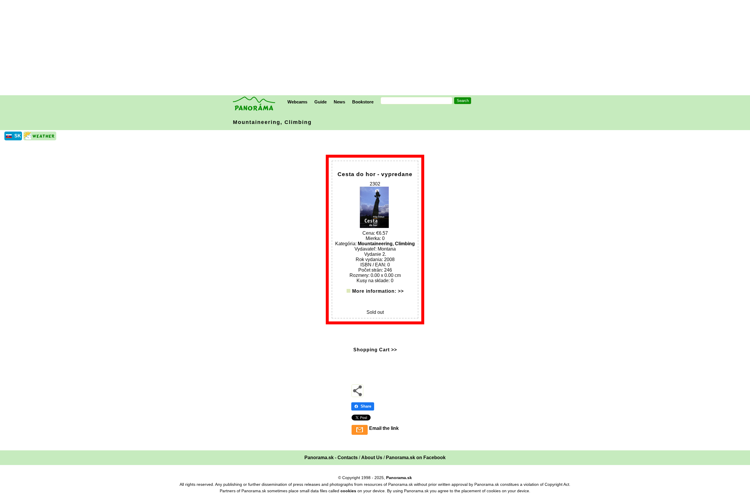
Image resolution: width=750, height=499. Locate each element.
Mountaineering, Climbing (272, 122)
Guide (320, 101)
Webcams (297, 101)
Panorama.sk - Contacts (331, 457)
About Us (371, 457)
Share (366, 406)
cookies (348, 490)
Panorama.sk (399, 477)
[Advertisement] (376, 48)
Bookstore (363, 101)
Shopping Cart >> (375, 349)
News (339, 101)
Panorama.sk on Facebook (416, 457)
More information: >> (378, 291)
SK (17, 135)
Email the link (384, 428)
